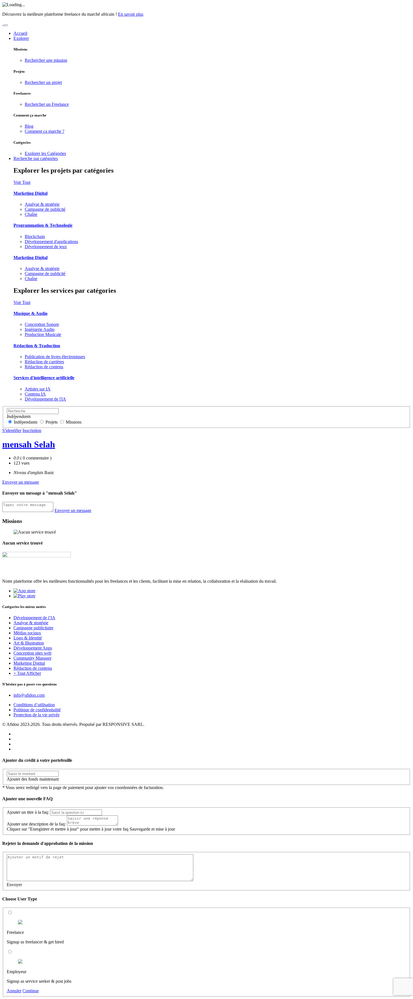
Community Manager (32, 658)
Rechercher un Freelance (47, 104)
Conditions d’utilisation (34, 704)
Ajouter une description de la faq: (36, 824)
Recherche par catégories (35, 158)
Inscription (31, 430)
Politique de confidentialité (37, 709)
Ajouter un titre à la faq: (28, 812)
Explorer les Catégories (45, 153)
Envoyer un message (20, 482)
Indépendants (25, 422)
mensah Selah (28, 444)
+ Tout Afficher (27, 673)
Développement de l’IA (34, 617)
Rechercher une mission (46, 60)
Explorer (21, 38)
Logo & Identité (27, 637)
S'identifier (11, 430)
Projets (52, 422)
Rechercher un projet (43, 82)
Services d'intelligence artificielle (43, 377)
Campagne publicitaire (33, 627)
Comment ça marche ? (44, 131)
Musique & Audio (30, 313)
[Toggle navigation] (5, 25)
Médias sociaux (27, 632)
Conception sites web (32, 653)
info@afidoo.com (29, 695)
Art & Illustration (28, 643)
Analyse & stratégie (30, 622)
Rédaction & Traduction (36, 345)
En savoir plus (130, 14)
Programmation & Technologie (42, 225)
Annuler (14, 990)
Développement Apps (32, 648)
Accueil (20, 33)
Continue (30, 990)
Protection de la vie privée (36, 714)
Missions (73, 422)
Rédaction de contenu (32, 668)
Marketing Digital (30, 193)
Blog (29, 126)
